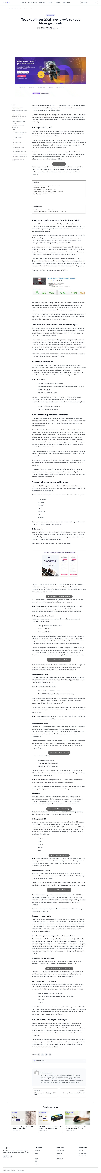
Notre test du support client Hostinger (18, 122)
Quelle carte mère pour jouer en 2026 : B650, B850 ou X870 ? (23, 1127)
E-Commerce (16, 130)
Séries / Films (42, 2)
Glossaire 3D (60, 1156)
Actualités (23, 2)
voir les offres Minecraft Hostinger (59, 890)
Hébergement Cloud (17, 137)
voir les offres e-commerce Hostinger (59, 596)
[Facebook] (7, 1156)
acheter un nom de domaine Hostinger (59, 968)
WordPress (15, 140)
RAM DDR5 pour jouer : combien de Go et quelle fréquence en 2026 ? (50, 1127)
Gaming (58, 2)
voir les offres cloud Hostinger (59, 753)
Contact (81, 1150)
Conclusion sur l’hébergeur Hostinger (18, 159)
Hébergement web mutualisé (19, 132)
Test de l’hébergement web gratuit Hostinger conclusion (19, 150)
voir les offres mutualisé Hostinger (59, 660)
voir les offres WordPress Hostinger (59, 809)
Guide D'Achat (17, 8)
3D (35, 1156)
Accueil (10, 8)
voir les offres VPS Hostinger (59, 855)
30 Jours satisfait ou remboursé (20, 156)
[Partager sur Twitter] (38, 1054)
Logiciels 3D (60, 1158)
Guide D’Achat (66, 2)
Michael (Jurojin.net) (47, 1073)
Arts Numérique (32, 2)
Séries (36, 1153)
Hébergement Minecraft (18, 145)
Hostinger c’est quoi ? (17, 108)
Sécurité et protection (17, 119)
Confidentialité (82, 1156)
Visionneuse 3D (60, 1150)
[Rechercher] (96, 2)
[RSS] (11, 1156)
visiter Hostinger (59, 164)
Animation (37, 1150)
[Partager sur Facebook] (46, 1054)
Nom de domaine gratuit (18, 147)
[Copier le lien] (50, 1054)
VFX (36, 1161)
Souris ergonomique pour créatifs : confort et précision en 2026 (76, 1127)
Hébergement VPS (17, 142)
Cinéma (37, 1164)
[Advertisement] (50, 43)
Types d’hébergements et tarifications (18, 126)
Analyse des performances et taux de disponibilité (20, 111)
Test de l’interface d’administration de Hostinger (19, 115)
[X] (4, 1156)
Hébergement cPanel (17, 135)
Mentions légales (83, 1153)
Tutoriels (51, 2)
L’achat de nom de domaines (19, 154)
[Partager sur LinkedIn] (42, 1054)
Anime (36, 1158)
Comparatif (59, 1153)
